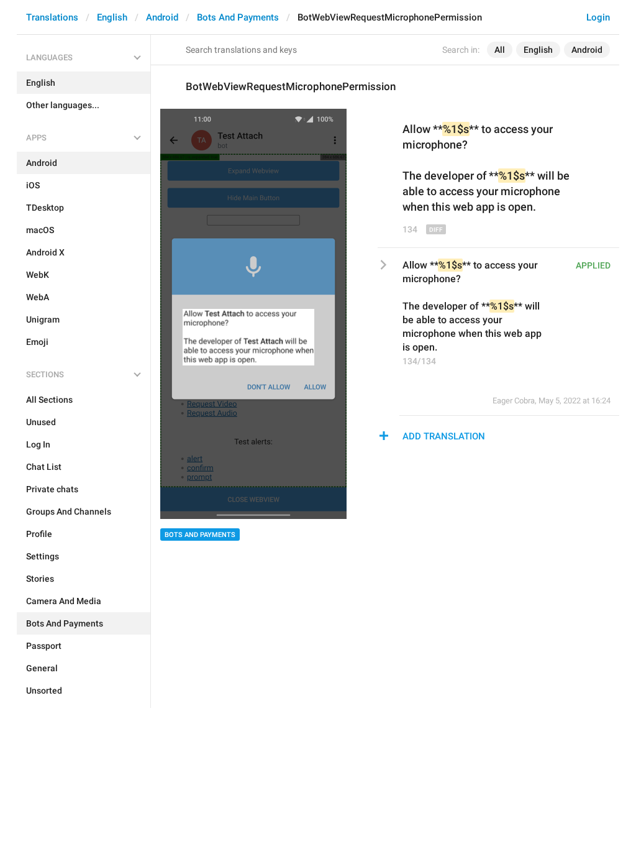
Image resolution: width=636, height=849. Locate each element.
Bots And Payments (238, 17)
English (112, 17)
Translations (52, 17)
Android (162, 17)
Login (598, 17)
